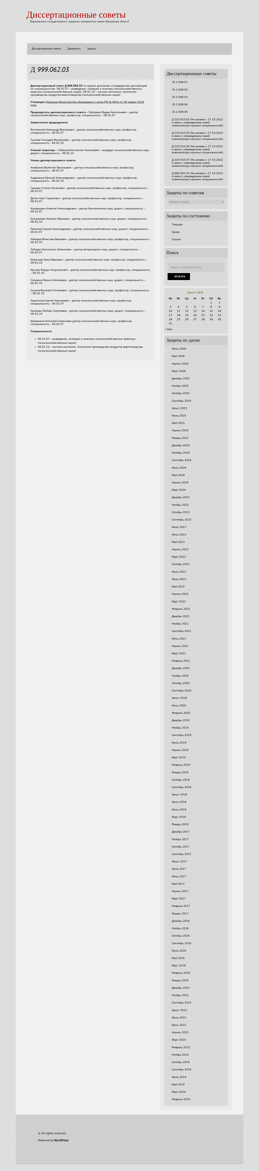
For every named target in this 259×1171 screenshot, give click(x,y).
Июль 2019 (179, 742)
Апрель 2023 (180, 549)
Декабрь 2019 (181, 720)
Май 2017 (178, 883)
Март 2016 (179, 965)
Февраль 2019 (181, 764)
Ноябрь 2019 (180, 727)
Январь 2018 (180, 824)
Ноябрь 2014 (180, 1054)
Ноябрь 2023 (180, 504)
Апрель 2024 (180, 482)
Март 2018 (179, 816)
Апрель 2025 (180, 430)
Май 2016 (178, 958)
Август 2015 (179, 1010)
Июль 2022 (179, 571)
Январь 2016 (180, 980)
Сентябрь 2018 (181, 787)
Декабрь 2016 (181, 920)
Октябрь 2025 (181, 393)
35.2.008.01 (180, 82)
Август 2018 (179, 794)
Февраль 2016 (181, 972)
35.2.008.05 (180, 111)
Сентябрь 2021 (181, 630)
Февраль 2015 (181, 1047)
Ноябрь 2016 (180, 928)
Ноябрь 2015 (180, 995)
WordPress (61, 1140)
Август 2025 (179, 408)
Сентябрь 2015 (181, 1002)
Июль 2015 (179, 1017)
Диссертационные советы (76, 15)
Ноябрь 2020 (180, 675)
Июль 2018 (179, 801)
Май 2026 (178, 356)
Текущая (177, 224)
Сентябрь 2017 (181, 854)
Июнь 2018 (179, 809)
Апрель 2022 (180, 593)
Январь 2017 (180, 913)
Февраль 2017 (181, 905)
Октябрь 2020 (181, 683)
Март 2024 (179, 489)
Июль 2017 (179, 868)
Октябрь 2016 (181, 935)
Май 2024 (178, 475)
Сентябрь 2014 (181, 1069)
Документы (74, 49)
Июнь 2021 (179, 638)
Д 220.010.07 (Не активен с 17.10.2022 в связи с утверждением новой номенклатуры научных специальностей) (197, 162)
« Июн (168, 329)
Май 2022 (178, 586)
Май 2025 (178, 422)
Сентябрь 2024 (181, 460)
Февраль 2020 (181, 712)
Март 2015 (179, 1039)
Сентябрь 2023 (181, 519)
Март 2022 (179, 601)
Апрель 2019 (180, 749)
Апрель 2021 (180, 645)
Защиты (91, 49)
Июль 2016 (179, 950)
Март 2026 (179, 371)
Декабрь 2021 (181, 616)
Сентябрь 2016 (181, 943)
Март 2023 (179, 556)
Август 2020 (179, 697)
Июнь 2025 (179, 415)
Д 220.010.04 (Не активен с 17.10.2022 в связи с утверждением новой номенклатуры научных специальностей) (197, 149)
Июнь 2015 (179, 1024)
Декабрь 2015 (181, 987)
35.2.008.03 (180, 97)
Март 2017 (179, 898)
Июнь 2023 (179, 534)
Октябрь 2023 (181, 512)
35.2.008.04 (180, 104)
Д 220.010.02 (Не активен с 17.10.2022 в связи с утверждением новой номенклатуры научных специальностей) (197, 122)
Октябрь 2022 (181, 564)
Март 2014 (179, 1091)
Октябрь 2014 (181, 1062)
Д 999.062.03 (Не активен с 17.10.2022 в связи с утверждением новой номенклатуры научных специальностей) (197, 176)
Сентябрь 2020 (181, 690)
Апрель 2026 (180, 363)
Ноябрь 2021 (180, 623)
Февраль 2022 (181, 608)
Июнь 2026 (179, 348)
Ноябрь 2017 (180, 839)
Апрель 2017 (180, 891)
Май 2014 (178, 1084)
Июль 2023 (179, 526)
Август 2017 (179, 861)
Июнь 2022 (179, 579)
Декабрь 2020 (181, 668)
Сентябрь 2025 (181, 400)
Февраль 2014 (181, 1099)
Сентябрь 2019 (181, 735)
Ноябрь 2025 (180, 385)
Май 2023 (178, 541)
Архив (175, 231)
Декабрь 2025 (181, 378)
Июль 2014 (179, 1077)
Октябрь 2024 (181, 452)
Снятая (176, 239)
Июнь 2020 (179, 705)
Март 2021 (179, 653)
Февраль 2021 (181, 660)
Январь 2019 (180, 772)
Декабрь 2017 (181, 831)
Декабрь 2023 (181, 497)
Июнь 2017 (179, 876)
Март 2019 (179, 757)
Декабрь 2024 (181, 445)
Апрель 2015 (180, 1032)
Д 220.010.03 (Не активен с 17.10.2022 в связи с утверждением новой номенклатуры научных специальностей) (197, 135)
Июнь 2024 (179, 467)
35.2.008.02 (180, 89)
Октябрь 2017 (181, 846)
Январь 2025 (180, 437)
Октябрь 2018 (181, 779)
